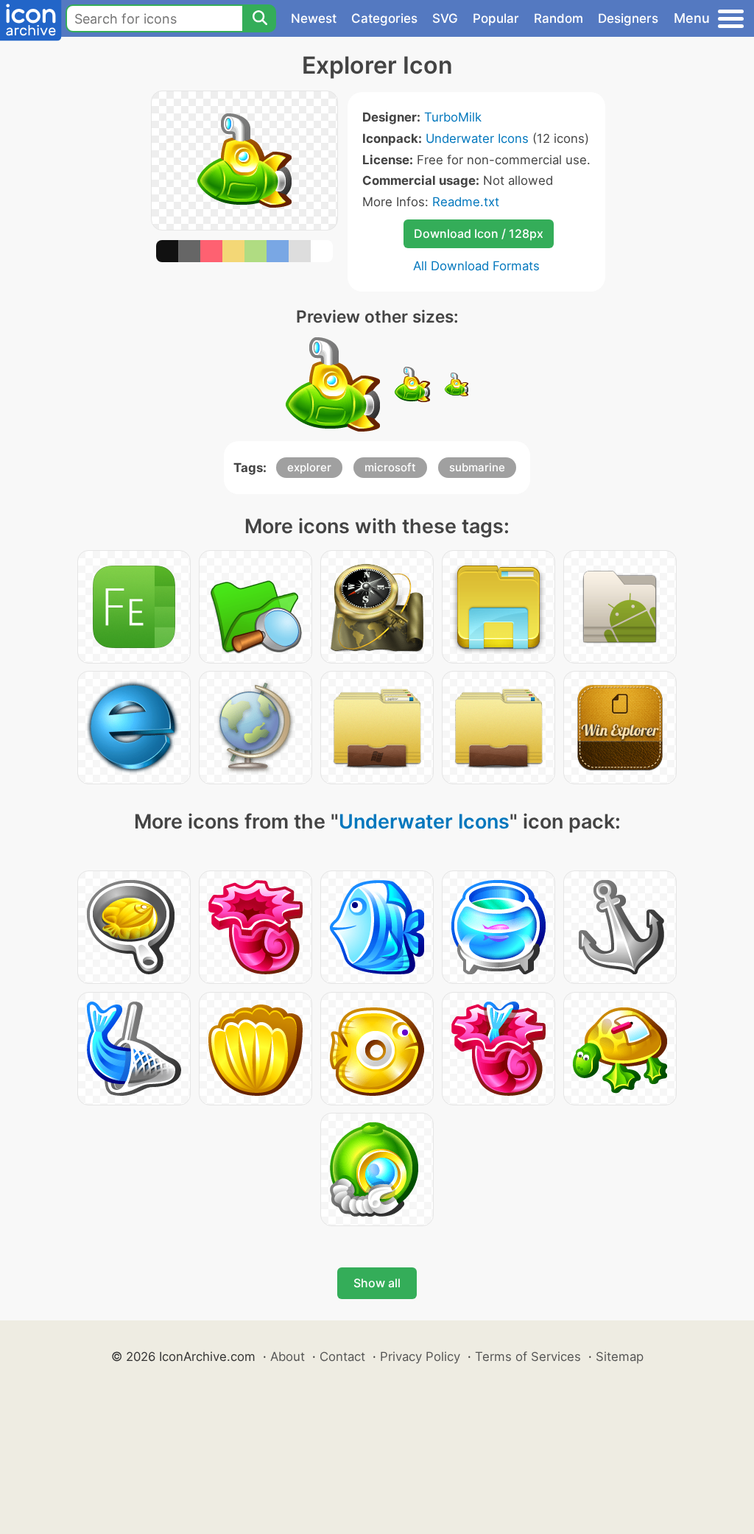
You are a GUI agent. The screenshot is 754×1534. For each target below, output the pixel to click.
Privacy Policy (420, 1356)
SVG (445, 18)
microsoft (390, 467)
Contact (342, 1356)
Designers (628, 18)
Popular (496, 18)
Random (558, 18)
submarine (477, 467)
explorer (309, 467)
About (287, 1356)
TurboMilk (453, 117)
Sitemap (620, 1356)
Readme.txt (465, 201)
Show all (377, 1283)
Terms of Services (528, 1356)
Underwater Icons (477, 138)
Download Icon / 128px (478, 233)
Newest (314, 18)
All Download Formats (476, 265)
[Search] (259, 18)
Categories (384, 18)
